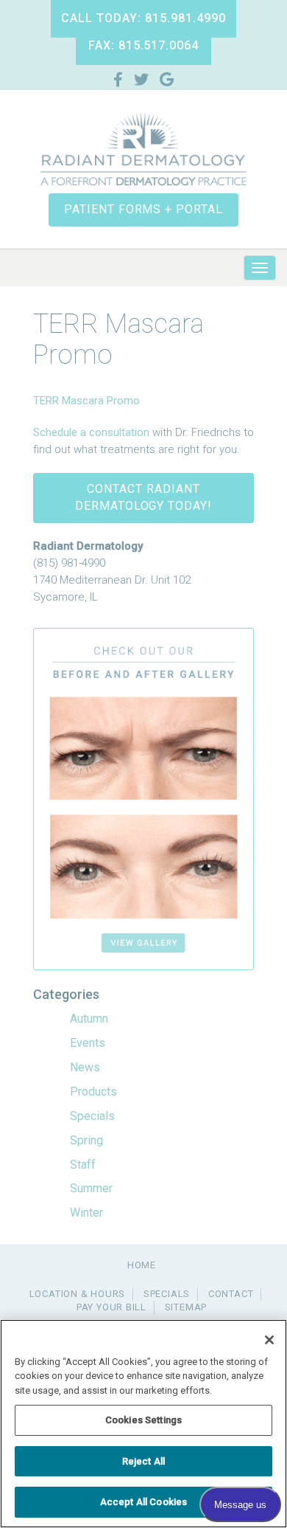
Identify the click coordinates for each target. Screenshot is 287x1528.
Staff (83, 1165)
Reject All (143, 1461)
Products (93, 1092)
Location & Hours (77, 1293)
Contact (230, 1293)
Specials (92, 1116)
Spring (86, 1140)
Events (87, 1043)
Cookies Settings (143, 1419)
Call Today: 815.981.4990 (143, 18)
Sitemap (186, 1307)
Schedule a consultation (91, 432)
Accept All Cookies (143, 1501)
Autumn (89, 1019)
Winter (86, 1213)
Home (141, 1265)
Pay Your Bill (111, 1307)
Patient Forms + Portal (143, 209)
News (85, 1067)
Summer (91, 1188)
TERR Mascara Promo (86, 400)
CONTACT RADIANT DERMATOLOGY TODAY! (143, 497)
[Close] (269, 1340)
